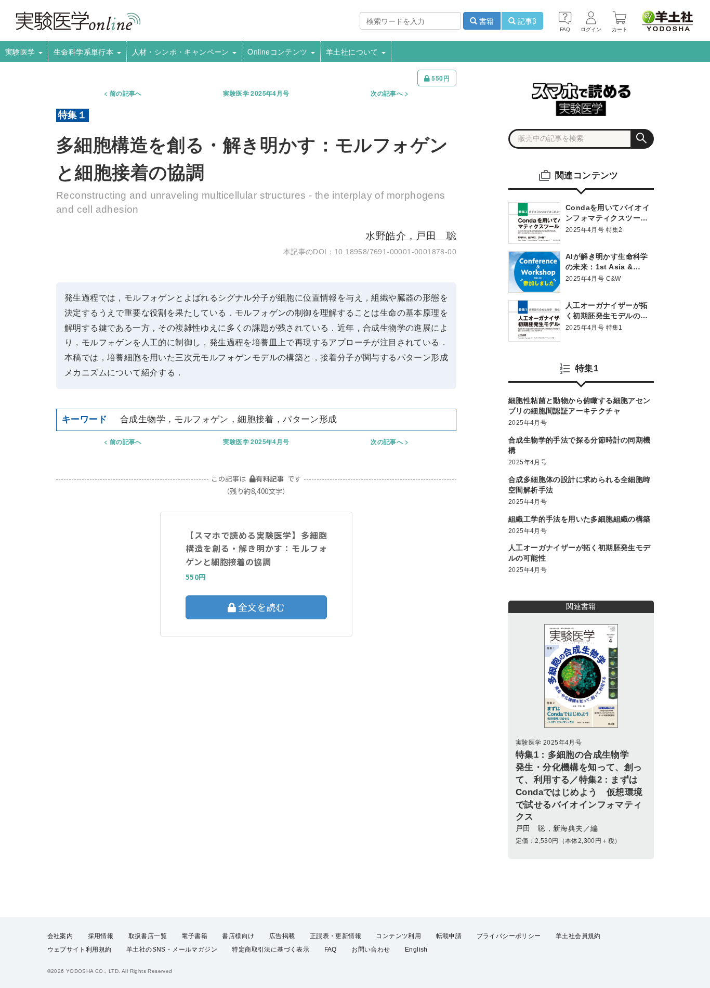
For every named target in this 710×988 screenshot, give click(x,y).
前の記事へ (126, 93)
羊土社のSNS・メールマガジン (171, 949)
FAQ (330, 949)
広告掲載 (282, 936)
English (416, 949)
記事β (526, 21)
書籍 (485, 21)
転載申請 (449, 936)
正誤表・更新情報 (335, 936)
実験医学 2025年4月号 (256, 93)
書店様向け (238, 936)
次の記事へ (387, 93)
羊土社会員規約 (578, 936)
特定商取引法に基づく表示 (270, 949)
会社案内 (60, 936)
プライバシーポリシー (509, 936)
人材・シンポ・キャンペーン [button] (182, 51)
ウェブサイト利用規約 (79, 949)
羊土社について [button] (353, 51)
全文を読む (260, 607)
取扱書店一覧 (147, 936)
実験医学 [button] (21, 51)
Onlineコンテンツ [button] (278, 51)
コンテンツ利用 (398, 936)
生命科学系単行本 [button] (85, 51)
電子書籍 (194, 936)
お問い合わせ (370, 949)
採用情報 (101, 936)
